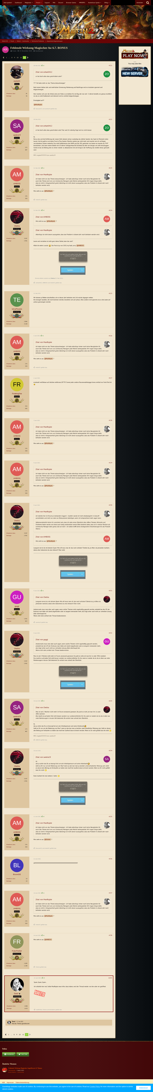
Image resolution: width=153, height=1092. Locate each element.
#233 (110, 701)
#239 (110, 978)
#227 (110, 378)
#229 (110, 463)
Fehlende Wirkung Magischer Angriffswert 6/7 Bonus (25, 1068)
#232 (110, 633)
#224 (110, 210)
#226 (110, 336)
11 (21, 57)
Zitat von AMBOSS (43, 217)
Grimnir (48, 839)
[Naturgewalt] (4, 1070)
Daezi (13, 1021)
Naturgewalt (11, 1070)
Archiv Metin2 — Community (16, 1072)
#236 (110, 859)
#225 (110, 293)
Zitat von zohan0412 (44, 72)
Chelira (53, 278)
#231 (110, 591)
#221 (110, 65)
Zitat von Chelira (42, 597)
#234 (110, 750)
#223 (110, 168)
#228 (110, 420)
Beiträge (8, 96)
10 (17, 57)
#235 (110, 816)
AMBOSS (81, 245)
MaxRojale (38, 105)
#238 (110, 935)
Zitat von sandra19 (43, 757)
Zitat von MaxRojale (44, 174)
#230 (110, 505)
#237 (110, 893)
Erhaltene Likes (10, 93)
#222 (110, 119)
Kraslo (14, 51)
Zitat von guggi (42, 639)
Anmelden (140, 3)
